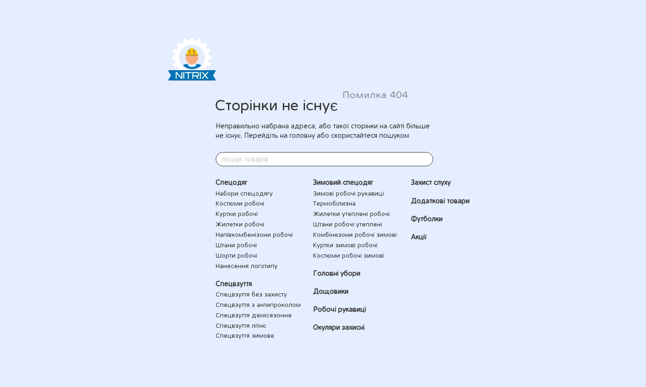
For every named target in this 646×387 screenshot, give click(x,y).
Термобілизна (334, 203)
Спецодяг (231, 182)
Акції (419, 237)
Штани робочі (236, 245)
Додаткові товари (440, 201)
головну (302, 135)
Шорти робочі (236, 255)
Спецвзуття (234, 284)
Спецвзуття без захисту (251, 294)
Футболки (427, 219)
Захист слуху (431, 182)
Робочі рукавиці (339, 309)
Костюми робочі (240, 203)
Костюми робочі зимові (348, 255)
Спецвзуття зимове (245, 335)
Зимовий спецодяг (343, 182)
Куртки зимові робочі (345, 245)
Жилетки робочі (240, 224)
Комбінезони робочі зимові (355, 234)
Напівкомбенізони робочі (254, 234)
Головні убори (336, 273)
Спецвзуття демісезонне (254, 315)
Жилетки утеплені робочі (351, 213)
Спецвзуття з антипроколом (258, 304)
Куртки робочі (237, 213)
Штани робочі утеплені (347, 224)
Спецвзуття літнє (241, 325)
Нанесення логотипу (247, 265)
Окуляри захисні (339, 327)
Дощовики (331, 291)
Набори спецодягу (244, 193)
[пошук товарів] (425, 159)
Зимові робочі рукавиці (348, 193)
